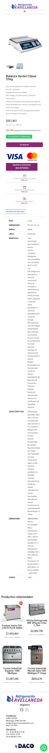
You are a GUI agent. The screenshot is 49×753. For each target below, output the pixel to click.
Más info (24, 180)
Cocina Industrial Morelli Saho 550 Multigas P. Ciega (37, 670)
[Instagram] (27, 709)
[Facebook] (21, 709)
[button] (24, 11)
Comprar (24, 145)
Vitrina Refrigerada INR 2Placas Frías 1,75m (36, 623)
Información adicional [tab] (15, 211)
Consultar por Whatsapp (20, 136)
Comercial (31, 234)
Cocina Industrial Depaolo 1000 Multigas (12, 670)
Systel (30, 229)
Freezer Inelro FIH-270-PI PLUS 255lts (12, 626)
